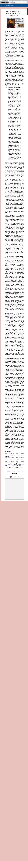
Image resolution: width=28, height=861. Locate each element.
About (12, 5)
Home (8, 5)
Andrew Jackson (13, 471)
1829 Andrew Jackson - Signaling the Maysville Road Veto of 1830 (13, 13)
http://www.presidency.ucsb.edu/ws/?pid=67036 (14, 465)
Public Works (20, 471)
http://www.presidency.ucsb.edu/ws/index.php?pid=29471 (14, 458)
